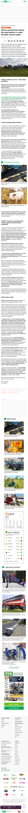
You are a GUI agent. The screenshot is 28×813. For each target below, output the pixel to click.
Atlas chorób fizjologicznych (6, 756)
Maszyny (16, 751)
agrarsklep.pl (17, 735)
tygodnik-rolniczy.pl (5, 25)
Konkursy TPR (17, 728)
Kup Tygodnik (3, 744)
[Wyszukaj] (26, 1)
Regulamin (3, 725)
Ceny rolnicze (17, 759)
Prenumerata (17, 760)
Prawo (16, 748)
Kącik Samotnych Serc (19, 732)
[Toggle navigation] (2, 1)
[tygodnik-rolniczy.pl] (7, 1)
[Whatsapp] (20, 41)
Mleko (16, 753)
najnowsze (11, 418)
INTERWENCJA (3, 390)
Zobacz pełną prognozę (10, 526)
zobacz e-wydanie (14, 704)
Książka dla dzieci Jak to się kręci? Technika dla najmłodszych (6, 762)
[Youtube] (6, 770)
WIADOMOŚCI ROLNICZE (19, 390)
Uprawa (16, 750)
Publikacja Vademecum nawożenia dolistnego (5, 754)
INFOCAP (16, 757)
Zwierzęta (17, 755)
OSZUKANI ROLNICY (10, 390)
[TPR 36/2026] (14, 686)
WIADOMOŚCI (3, 392)
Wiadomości (12, 25)
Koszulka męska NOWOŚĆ (6, 758)
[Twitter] (12, 41)
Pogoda (16, 725)
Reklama (2, 721)
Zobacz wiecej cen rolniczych (11, 561)
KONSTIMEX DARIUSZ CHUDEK (12, 392)
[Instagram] (4, 770)
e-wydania (17, 762)
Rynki (16, 744)
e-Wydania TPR (18, 730)
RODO (2, 726)
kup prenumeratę (14, 708)
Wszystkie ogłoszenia (14, 667)
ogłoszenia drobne (12, 567)
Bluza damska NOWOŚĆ (5, 759)
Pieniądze (16, 746)
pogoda (11, 513)
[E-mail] (17, 41)
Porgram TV (17, 734)
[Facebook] (9, 41)
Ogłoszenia (17, 764)
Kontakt (2, 719)
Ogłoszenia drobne (18, 726)
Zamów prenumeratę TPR (6, 743)
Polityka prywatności (5, 723)
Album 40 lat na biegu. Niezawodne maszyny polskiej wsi (6, 747)
